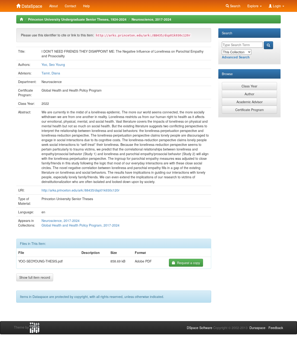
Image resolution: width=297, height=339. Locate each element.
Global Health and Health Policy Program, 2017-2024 (80, 225)
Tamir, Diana (51, 73)
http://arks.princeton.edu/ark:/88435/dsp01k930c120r (80, 190)
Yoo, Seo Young (53, 64)
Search (234, 5)
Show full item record (34, 277)
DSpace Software (199, 327)
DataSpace (31, 5)
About (53, 5)
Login (277, 5)
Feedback (275, 327)
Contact (70, 5)
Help (86, 5)
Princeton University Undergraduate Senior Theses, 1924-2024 (77, 19)
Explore (253, 5)
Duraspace (257, 327)
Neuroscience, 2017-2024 (151, 19)
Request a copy (187, 262)
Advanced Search (236, 57)
